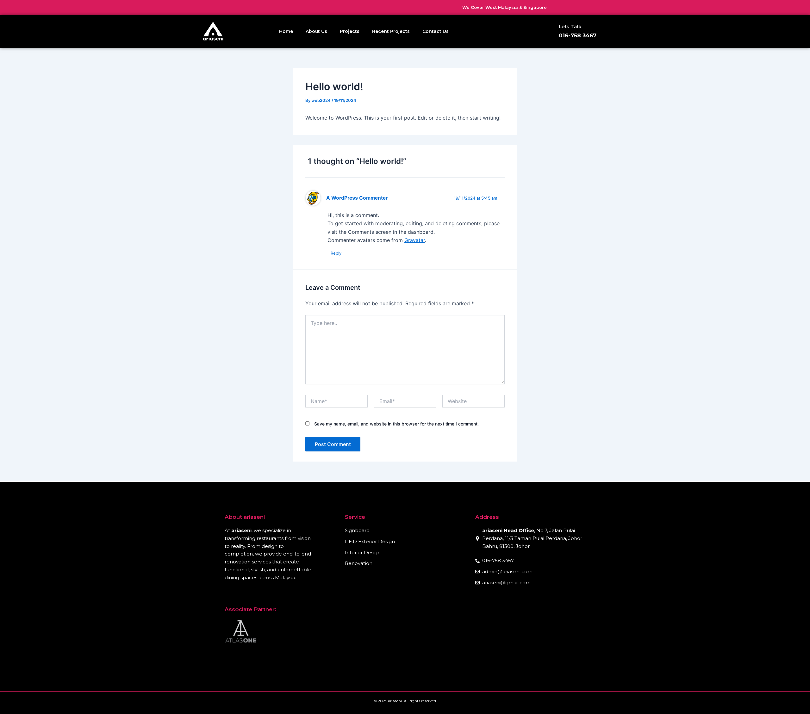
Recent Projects (391, 31)
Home (286, 31)
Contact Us (435, 31)
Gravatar (414, 240)
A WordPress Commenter (357, 198)
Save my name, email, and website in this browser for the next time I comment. (396, 423)
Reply (336, 253)
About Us (316, 31)
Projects (349, 31)
